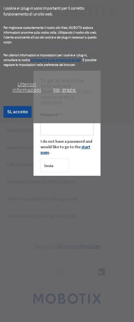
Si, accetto (17, 112)
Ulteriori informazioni (26, 87)
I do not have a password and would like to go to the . (66, 147)
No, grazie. (65, 89)
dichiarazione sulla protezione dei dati (56, 60)
